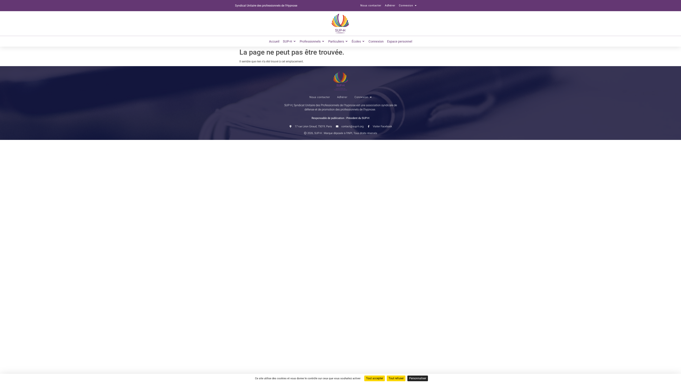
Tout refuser (396, 378)
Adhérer (390, 5)
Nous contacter (370, 5)
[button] (289, 41)
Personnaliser (417, 378)
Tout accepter (374, 378)
